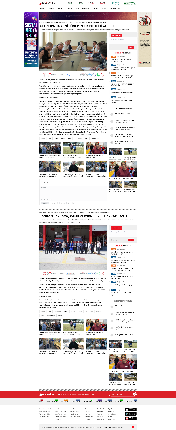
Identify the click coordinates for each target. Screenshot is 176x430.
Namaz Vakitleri (52, 401)
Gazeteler (64, 401)
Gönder (45, 203)
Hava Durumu (76, 401)
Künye (110, 416)
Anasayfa (42, 8)
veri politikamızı (108, 427)
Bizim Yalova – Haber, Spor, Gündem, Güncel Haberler (53, 22)
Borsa (41, 401)
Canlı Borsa (73, 409)
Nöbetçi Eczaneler (60, 416)
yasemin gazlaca (51, 315)
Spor (77, 8)
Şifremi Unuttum (113, 414)
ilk (74, 138)
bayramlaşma (57, 311)
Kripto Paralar (131, 401)
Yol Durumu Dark (44, 416)
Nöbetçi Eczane (115, 8)
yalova (86, 138)
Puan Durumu (88, 401)
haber (69, 138)
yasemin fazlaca (95, 138)
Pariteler (108, 401)
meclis (80, 138)
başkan (49, 138)
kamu (91, 311)
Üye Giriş (110, 409)
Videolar (95, 8)
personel (98, 311)
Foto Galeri (85, 8)
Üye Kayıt (111, 411)
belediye (56, 138)
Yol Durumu (119, 401)
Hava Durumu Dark (45, 411)
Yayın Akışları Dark (60, 414)
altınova (43, 138)
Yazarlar (103, 8)
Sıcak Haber (100, 419)
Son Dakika (58, 419)
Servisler (52, 8)
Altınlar (87, 409)
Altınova (76, 22)
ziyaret (60, 315)
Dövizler (87, 411)
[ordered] (61, 203)
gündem (63, 138)
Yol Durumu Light (44, 414)
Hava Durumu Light (45, 409)
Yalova (70, 22)
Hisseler (99, 401)
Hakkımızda (111, 419)
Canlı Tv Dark (58, 409)
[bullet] (64, 203)
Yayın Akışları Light (60, 411)
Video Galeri (100, 411)
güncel (73, 311)
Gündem (60, 8)
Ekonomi (69, 8)
